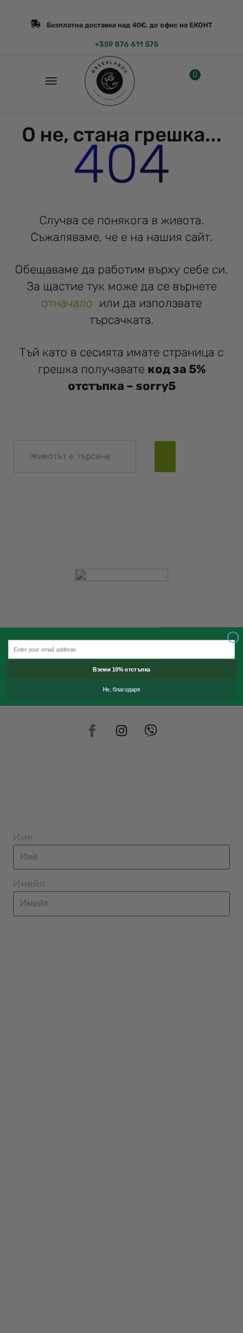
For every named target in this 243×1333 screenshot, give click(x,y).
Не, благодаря (122, 689)
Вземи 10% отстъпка (121, 669)
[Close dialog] (233, 638)
